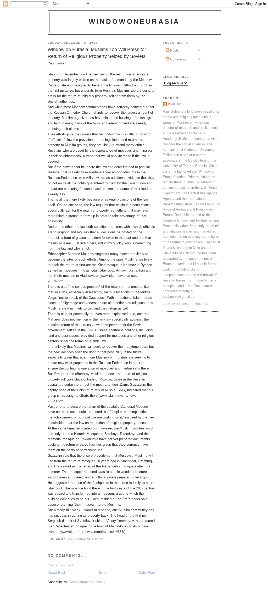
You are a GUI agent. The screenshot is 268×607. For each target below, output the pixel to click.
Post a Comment (60, 565)
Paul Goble (178, 104)
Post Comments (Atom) (87, 582)
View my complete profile (185, 303)
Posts (174, 50)
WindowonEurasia (134, 21)
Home (102, 573)
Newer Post (56, 573)
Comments (178, 59)
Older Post (147, 573)
